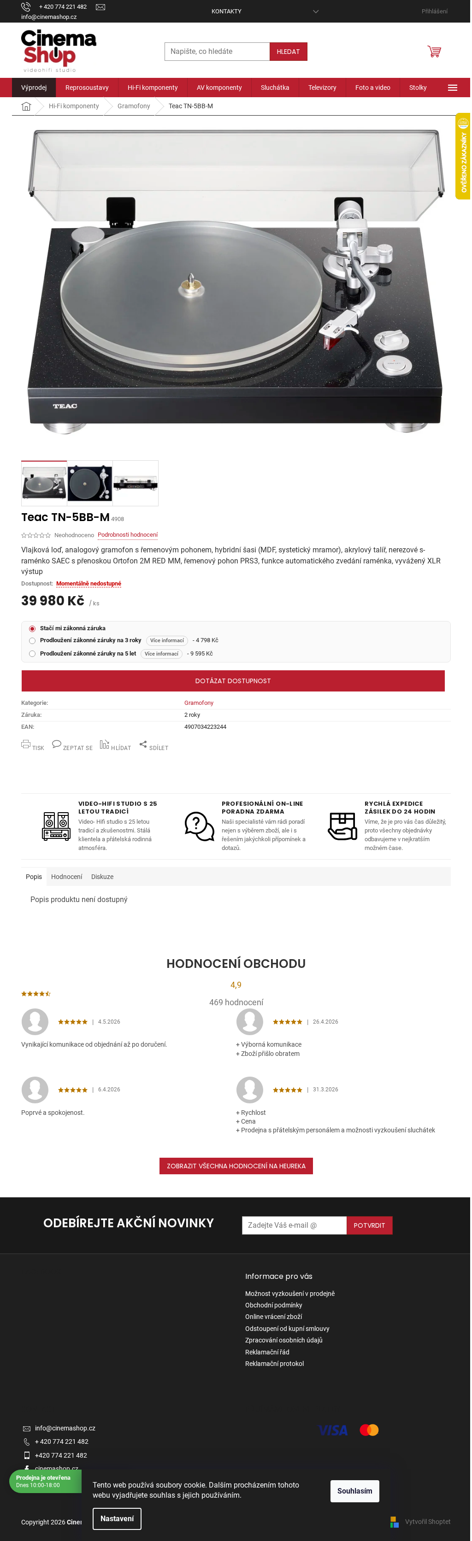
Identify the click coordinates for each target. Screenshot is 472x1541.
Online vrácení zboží (273, 1316)
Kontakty (227, 11)
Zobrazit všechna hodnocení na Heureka (236, 1166)
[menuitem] (34, 87)
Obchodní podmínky (273, 1305)
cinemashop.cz (56, 1468)
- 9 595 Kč (126, 653)
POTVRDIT (369, 1225)
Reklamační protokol (274, 1363)
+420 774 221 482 (61, 1455)
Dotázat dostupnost (233, 681)
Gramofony (198, 702)
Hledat (288, 51)
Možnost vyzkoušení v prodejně (290, 1293)
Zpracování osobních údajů (284, 1340)
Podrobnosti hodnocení (128, 534)
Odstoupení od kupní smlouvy (287, 1328)
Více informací (167, 641)
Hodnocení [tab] (66, 876)
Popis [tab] (34, 876)
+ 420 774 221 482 (61, 1441)
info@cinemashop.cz (65, 1428)
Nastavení (117, 1518)
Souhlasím (354, 1491)
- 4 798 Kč (129, 640)
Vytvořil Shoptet (428, 1521)
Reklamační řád (267, 1352)
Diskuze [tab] (102, 876)
